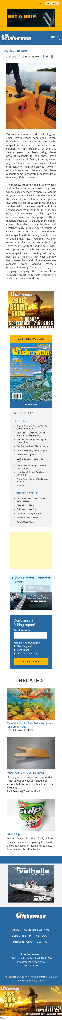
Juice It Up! (13, 834)
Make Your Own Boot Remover (25, 772)
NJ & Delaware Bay (27, 653)
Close (3, 1018)
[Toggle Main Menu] (53, 38)
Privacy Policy (36, 980)
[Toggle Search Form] (58, 38)
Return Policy (23, 941)
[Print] (52, 56)
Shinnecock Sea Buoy (27, 509)
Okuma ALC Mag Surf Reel (29, 513)
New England (24, 646)
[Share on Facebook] (43, 56)
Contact (43, 941)
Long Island (23, 650)
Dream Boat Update (26, 454)
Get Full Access (31, 339)
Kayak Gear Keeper (26, 522)
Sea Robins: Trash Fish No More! (32, 446)
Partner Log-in (39, 935)
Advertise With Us (37, 929)
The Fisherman (17, 38)
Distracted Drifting (25, 505)
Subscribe (19, 935)
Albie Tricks (22, 485)
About (16, 929)
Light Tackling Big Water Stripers (32, 450)
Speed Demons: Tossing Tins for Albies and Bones (32, 427)
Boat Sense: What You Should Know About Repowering (31, 434)
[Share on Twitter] (47, 56)
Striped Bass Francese (27, 517)
